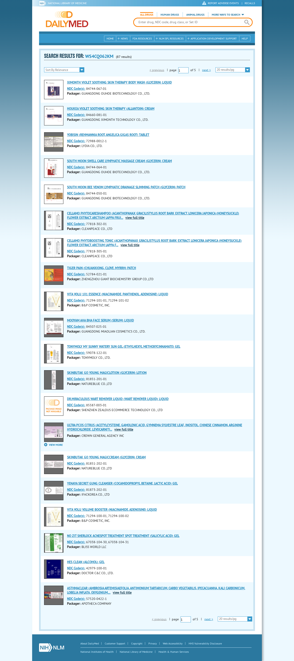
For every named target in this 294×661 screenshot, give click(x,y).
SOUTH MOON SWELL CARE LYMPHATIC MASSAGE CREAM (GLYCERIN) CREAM (119, 161)
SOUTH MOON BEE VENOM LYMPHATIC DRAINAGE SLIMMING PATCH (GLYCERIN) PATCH (126, 187)
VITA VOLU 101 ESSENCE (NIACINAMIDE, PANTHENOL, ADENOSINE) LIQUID (117, 294)
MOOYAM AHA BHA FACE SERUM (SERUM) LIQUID (100, 320)
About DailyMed (89, 643)
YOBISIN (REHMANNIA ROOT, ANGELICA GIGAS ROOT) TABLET (108, 135)
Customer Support (115, 643)
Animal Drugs (195, 15)
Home (110, 38)
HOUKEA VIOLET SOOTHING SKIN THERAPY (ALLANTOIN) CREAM (110, 109)
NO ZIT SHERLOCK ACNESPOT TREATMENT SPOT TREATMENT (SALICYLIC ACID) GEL (123, 536)
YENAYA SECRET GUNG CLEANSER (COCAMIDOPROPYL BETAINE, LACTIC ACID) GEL (122, 483)
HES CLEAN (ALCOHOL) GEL (86, 562)
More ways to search (226, 15)
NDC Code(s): (76, 89)
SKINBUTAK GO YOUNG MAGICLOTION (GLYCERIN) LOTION (107, 373)
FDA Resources (142, 38)
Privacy (152, 643)
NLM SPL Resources (171, 38)
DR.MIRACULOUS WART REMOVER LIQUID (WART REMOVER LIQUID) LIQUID (118, 399)
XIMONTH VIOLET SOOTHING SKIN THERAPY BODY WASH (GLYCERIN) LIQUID (119, 82)
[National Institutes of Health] (43, 3)
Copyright (136, 643)
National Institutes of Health (97, 651)
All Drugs (146, 15)
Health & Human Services (173, 651)
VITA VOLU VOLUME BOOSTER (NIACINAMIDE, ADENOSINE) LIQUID (112, 510)
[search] (247, 22)
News (124, 38)
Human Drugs (170, 15)
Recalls (250, 3)
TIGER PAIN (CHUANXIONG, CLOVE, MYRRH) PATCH (101, 268)
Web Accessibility (173, 643)
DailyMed (67, 19)
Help (245, 38)
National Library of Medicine (67, 3)
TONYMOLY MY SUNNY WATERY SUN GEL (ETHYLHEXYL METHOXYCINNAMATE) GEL (123, 347)
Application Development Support (214, 38)
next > (206, 70)
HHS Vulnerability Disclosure (205, 643)
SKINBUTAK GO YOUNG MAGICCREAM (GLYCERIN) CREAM (106, 457)
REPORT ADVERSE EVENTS (223, 3)
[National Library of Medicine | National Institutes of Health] (51, 647)
